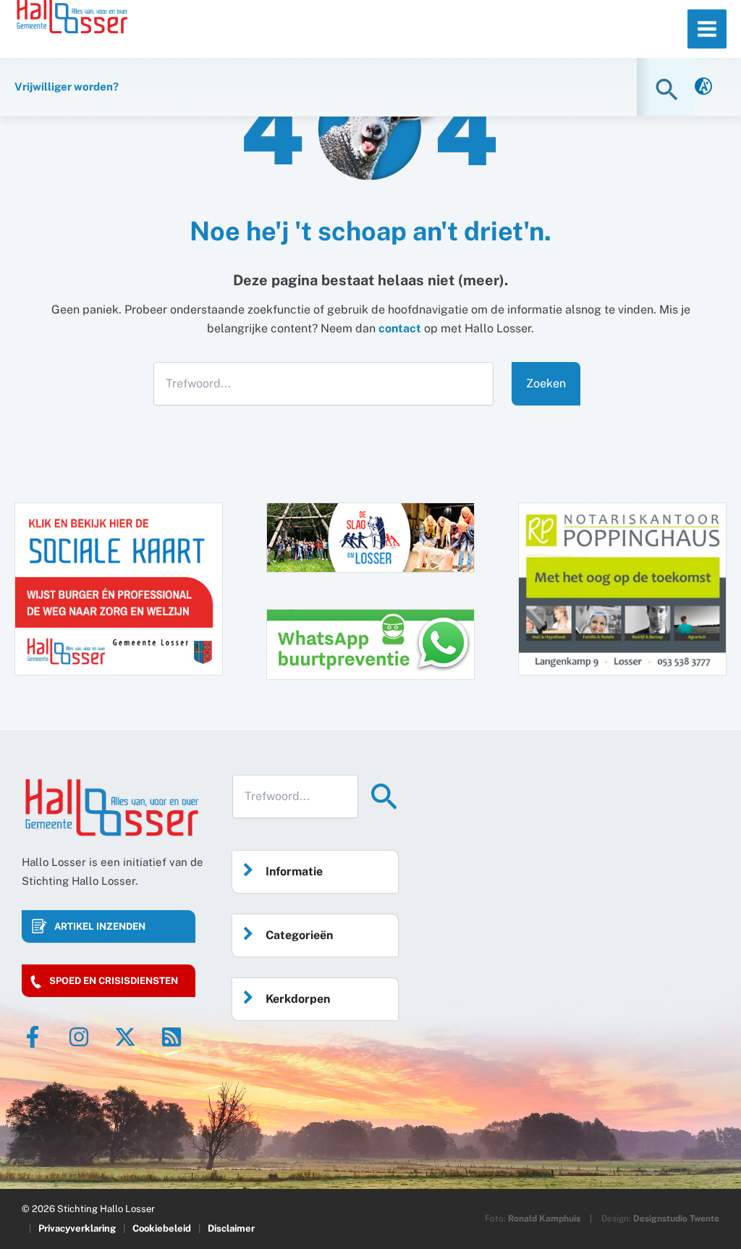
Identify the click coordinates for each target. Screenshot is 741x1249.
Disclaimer (231, 1228)
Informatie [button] (294, 871)
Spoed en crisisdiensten (113, 980)
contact (399, 328)
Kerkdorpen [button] (298, 999)
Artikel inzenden (99, 926)
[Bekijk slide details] (622, 589)
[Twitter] (125, 1037)
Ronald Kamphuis (544, 1219)
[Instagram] (79, 1037)
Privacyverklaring (77, 1228)
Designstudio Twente (676, 1219)
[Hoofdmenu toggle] (707, 29)
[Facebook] (32, 1037)
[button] (668, 89)
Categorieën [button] (299, 935)
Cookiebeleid (161, 1228)
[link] (703, 87)
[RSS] (171, 1037)
